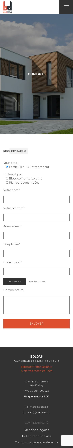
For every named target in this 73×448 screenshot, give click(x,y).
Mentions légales (36, 430)
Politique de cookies (36, 436)
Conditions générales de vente (36, 442)
